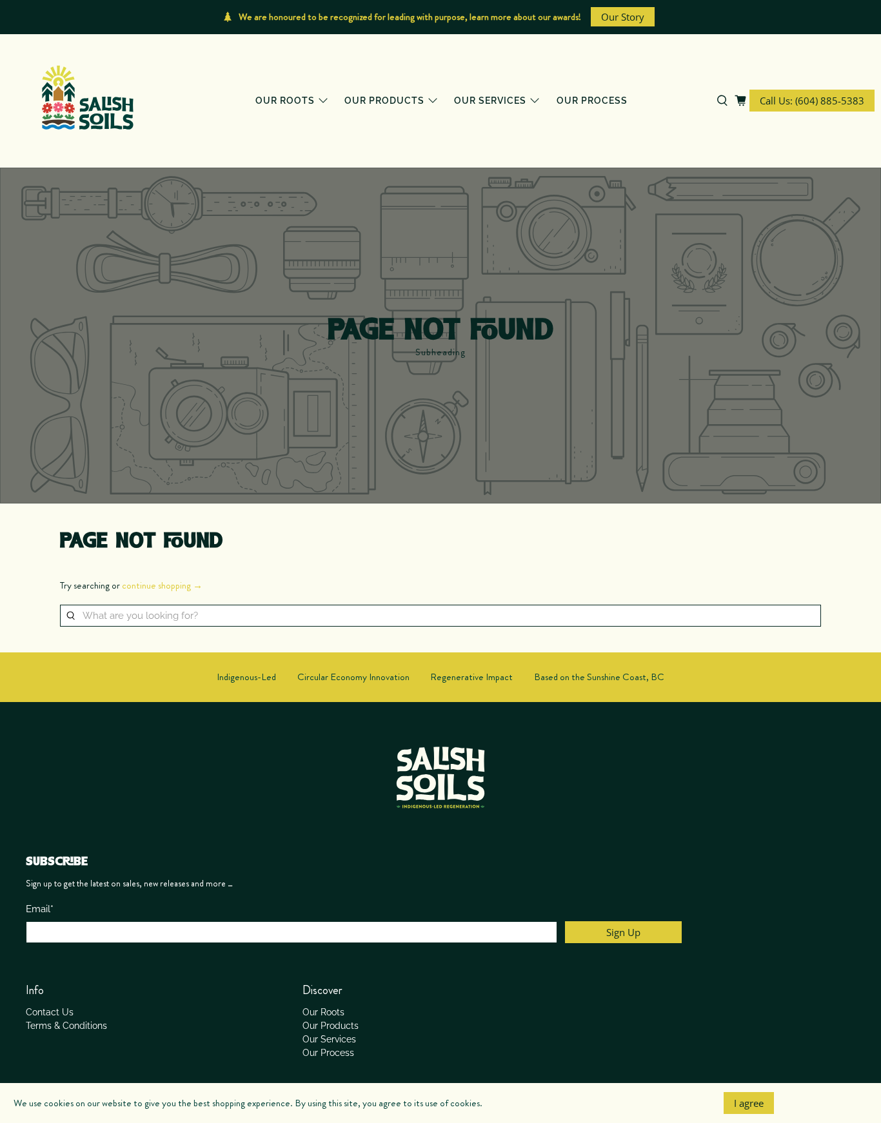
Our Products (384, 100)
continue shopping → (162, 585)
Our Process (592, 100)
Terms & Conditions (66, 1025)
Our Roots (285, 100)
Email (40, 909)
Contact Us (50, 1012)
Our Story (622, 16)
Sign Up (623, 932)
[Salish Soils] (88, 101)
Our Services (490, 100)
